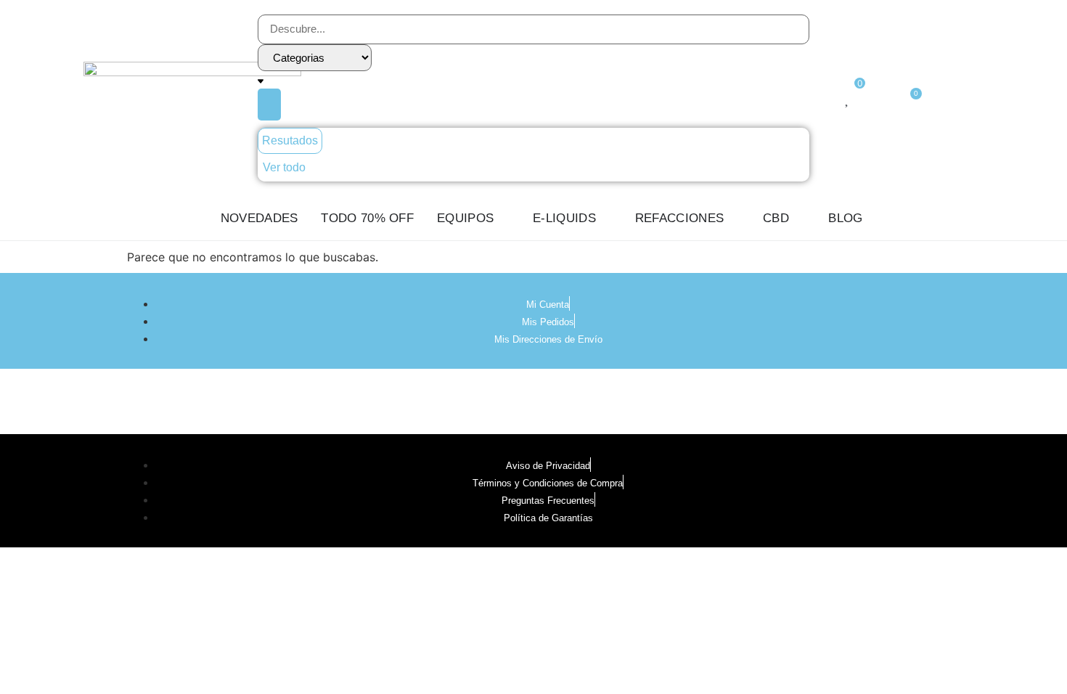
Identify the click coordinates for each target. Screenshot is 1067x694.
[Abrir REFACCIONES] (733, 218)
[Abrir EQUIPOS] (503, 218)
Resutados (290, 140)
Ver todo (284, 167)
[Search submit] (269, 105)
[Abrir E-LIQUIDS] (606, 218)
